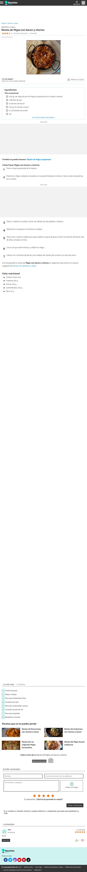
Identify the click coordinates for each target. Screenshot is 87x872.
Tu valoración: (29, 799)
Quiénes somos (28, 867)
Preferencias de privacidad (73, 867)
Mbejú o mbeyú (10, 694)
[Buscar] (83, 3)
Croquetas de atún (12, 702)
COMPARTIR (76, 4)
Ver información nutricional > (43, 117)
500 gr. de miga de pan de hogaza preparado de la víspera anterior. (36, 96)
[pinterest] (24, 860)
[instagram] (15, 860)
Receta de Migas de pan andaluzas (74, 743)
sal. (10, 114)
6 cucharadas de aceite (18, 110)
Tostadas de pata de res (14, 709)
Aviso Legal (38, 867)
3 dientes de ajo (15, 100)
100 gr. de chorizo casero (19, 107)
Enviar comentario (75, 805)
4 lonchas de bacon (17, 103)
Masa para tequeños (12, 713)
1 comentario (33, 33)
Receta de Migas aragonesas (39, 159)
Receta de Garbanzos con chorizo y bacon (73, 730)
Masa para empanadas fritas (15, 698)
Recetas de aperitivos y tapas (24, 266)
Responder (6, 840)
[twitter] (10, 860)
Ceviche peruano (11, 690)
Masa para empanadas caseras (16, 705)
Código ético (38, 870)
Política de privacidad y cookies (53, 867)
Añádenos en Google (77, 79)
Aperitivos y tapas (12, 23)
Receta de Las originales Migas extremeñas (29, 745)
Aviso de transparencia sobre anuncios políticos (17, 870)
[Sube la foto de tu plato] (50, 761)
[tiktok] (28, 860)
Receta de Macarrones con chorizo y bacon (31, 730)
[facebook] (6, 860)
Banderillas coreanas (12, 717)
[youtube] (19, 860)
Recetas (3, 23)
